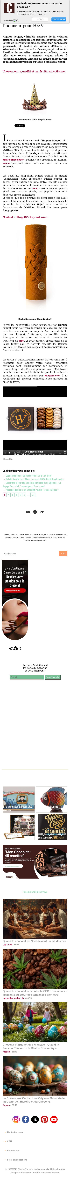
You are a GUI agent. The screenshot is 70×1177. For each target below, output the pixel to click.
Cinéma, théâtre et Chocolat (13, 535)
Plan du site (13, 1150)
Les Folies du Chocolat (41, 538)
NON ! (40, 19)
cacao (35, 188)
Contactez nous (15, 1132)
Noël (21, 340)
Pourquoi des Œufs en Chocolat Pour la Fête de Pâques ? (32, 489)
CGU (9, 1141)
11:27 (15, 944)
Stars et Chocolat (31, 535)
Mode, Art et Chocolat (47, 535)
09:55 (28, 998)
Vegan (6, 163)
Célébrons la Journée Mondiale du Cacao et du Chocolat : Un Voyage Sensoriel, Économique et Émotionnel (32, 484)
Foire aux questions (17, 1160)
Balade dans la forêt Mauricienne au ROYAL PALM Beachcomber (34, 479)
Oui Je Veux (59, 19)
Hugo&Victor (52, 375)
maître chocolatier (13, 159)
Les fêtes (59, 535)
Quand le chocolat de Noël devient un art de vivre (28, 475)
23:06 (13, 1052)
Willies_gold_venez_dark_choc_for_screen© (51, 836)
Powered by (9, 20)
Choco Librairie (25, 538)
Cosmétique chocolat (39, 541)
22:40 (13, 1105)
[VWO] (17, 20)
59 (33, 495)
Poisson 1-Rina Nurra (47, 807)
